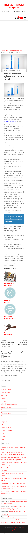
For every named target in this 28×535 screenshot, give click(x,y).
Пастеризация (11, 517)
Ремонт (3, 419)
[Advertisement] (14, 34)
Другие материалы (5, 392)
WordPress (15, 528)
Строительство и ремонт (7, 431)
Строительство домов (6, 428)
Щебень (3, 439)
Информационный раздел (16, 50)
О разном (3, 401)
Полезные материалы (6, 413)
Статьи (8, 338)
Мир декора (4, 395)
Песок (2, 410)
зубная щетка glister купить (10, 122)
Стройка (3, 433)
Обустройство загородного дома (9, 404)
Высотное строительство (7, 389)
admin (13, 70)
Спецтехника (4, 422)
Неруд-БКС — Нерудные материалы (14, 6)
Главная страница (5, 50)
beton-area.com (20, 534)
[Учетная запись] (15, 18)
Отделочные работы (6, 407)
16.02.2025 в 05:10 (4, 359)
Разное (3, 416)
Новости (3, 398)
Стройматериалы (5, 436)
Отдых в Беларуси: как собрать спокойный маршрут (13, 483)
